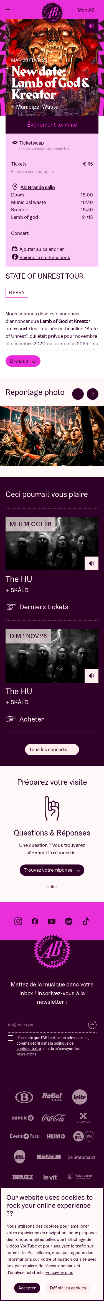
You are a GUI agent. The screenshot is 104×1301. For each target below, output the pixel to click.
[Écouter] (91, 26)
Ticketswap (31, 143)
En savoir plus (59, 1272)
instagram (18, 921)
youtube (51, 921)
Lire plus (19, 361)
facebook (35, 921)
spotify (69, 921)
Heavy (17, 292)
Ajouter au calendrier (41, 249)
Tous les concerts (48, 749)
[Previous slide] (78, 394)
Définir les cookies (68, 1288)
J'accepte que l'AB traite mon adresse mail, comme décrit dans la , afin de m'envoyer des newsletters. (53, 1046)
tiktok (86, 921)
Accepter (27, 1288)
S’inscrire (92, 1025)
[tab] (48, 887)
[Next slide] (92, 394)
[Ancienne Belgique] (52, 13)
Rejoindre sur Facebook (44, 257)
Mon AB (86, 10)
